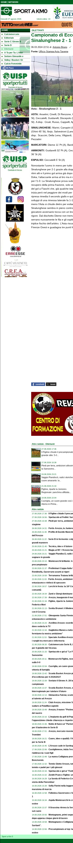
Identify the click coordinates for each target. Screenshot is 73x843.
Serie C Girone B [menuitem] (12, 41)
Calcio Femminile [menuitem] (13, 63)
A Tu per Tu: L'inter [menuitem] (13, 52)
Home (5, 30)
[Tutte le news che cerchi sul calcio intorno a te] (24, 11)
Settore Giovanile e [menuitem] (13, 56)
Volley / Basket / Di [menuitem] (13, 60)
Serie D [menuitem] (8, 45)
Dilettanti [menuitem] (8, 49)
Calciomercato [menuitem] (11, 34)
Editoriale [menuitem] (9, 38)
